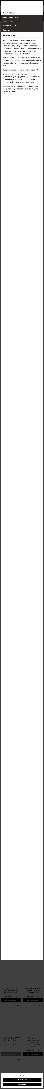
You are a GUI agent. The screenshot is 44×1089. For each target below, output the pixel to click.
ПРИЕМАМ (22, 1084)
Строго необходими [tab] (10, 17)
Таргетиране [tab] (7, 30)
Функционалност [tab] (9, 26)
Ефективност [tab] (8, 21)
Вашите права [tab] (8, 13)
